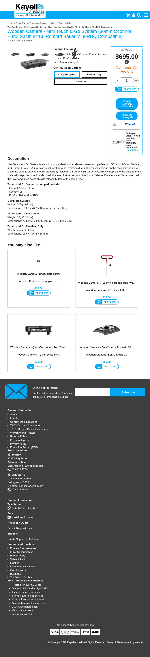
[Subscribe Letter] (16, 391)
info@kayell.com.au (23, 517)
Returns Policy (18, 436)
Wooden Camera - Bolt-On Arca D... (107, 354)
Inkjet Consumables (21, 551)
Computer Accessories (23, 566)
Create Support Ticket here (23, 539)
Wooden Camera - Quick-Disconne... (38, 354)
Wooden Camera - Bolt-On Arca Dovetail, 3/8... (107, 347)
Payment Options (20, 440)
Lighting (14, 562)
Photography (17, 555)
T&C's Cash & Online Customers (29, 429)
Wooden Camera (39, 23)
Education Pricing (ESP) (24, 447)
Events (14, 418)
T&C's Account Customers (25, 425)
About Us (15, 414)
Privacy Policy (18, 443)
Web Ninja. (141, 642)
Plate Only (81, 81)
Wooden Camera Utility (61, 23)
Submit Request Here (20, 528)
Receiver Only (94, 74)
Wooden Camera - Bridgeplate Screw (38, 273)
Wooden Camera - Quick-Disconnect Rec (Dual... (38, 347)
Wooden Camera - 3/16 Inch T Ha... (107, 290)
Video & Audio (22, 23)
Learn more (132, 150)
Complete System (67, 74)
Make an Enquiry (126, 116)
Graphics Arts (18, 570)
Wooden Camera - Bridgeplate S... (39, 281)
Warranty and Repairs (22, 432)
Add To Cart (38, 293)
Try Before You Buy (21, 577)
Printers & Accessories (23, 548)
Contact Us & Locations (23, 421)
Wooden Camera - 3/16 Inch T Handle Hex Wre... (106, 282)
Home (10, 23)
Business (15, 573)
